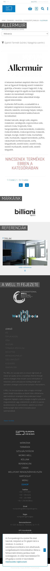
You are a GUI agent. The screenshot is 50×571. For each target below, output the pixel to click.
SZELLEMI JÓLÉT (12, 359)
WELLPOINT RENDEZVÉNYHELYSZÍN (25, 472)
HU (4, 2)
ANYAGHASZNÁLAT (13, 355)
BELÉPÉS (34, 2)
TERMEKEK (10, 21)
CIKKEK (25, 467)
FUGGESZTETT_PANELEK (31, 21)
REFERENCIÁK (25, 463)
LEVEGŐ (8, 329)
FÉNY (7, 340)
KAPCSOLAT (25, 476)
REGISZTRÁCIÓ (43, 2)
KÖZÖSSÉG (10, 363)
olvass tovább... (9, 421)
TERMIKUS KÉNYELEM (14, 348)
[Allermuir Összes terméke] (25, 79)
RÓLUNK (25, 459)
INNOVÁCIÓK (11, 367)
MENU (25, 480)
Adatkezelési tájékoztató (16, 561)
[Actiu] (26, 213)
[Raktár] (36, 8)
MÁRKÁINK (25, 442)
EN (8, 2)
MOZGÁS (9, 344)
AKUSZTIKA (18, 21)
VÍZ (6, 332)
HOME (4, 21)
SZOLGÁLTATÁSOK (25, 451)
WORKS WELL (25, 455)
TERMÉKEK (25, 447)
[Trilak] (25, 252)
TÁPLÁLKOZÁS (11, 336)
